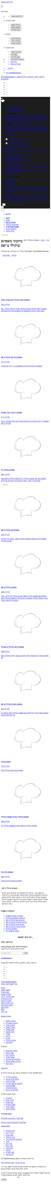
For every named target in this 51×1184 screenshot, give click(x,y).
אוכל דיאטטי (23, 129)
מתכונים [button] (22, 111)
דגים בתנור (10, 1154)
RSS (2, 1009)
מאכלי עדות (10, 1057)
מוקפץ (25, 118)
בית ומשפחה (37, 187)
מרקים (28, 120)
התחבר (9, 68)
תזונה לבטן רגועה (41, 198)
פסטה (16, 118)
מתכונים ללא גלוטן (18, 120)
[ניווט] (2, 98)
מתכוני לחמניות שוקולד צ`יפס (16, 922)
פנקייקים (9, 1144)
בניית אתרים (20, 1163)
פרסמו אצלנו (5, 990)
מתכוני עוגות (19, 116)
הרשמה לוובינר (11, 229)
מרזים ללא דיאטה (27, 198)
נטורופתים (9, 1102)
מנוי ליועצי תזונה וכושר (9, 984)
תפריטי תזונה (44, 151)
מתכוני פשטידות (30, 116)
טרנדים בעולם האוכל (13, 122)
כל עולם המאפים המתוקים (15, 918)
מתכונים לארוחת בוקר (14, 1139)
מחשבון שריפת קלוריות (28, 166)
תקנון (3, 996)
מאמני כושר (10, 1107)
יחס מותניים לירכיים (13, 168)
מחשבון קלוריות (43, 166)
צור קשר (13, 62)
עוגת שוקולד (10, 1131)
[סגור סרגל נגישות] (2, 6)
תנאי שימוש (10, 996)
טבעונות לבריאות (19, 196)
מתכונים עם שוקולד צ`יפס (15, 920)
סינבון (8, 218)
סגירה (4, 1180)
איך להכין (45, 187)
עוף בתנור (9, 1148)
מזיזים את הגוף (15, 198)
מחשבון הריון (10, 179)
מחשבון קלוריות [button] (23, 155)
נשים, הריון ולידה (28, 189)
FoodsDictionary (6, 958)
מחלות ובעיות (22, 187)
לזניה (7, 1141)
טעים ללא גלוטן (31, 196)
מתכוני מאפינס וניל (12, 931)
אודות (3, 988)
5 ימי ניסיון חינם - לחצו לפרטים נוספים (19, 160)
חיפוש (8, 214)
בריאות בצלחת (43, 196)
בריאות (29, 187)
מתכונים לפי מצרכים (35, 129)
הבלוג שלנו (5, 1007)
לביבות (8, 1150)
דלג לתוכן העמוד (7, 2)
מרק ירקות (9, 1133)
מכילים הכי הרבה (10, 152)
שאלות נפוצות (6, 994)
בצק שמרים (10, 1152)
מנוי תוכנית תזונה (7, 1003)
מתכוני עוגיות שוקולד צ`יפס (15, 927)
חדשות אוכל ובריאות (10, 190)
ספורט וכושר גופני (41, 189)
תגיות (43, 240)
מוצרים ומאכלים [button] (23, 147)
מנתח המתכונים (41, 126)
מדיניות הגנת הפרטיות (9, 1177)
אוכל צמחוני (10, 116)
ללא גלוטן (9, 1042)
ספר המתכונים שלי (28, 126)
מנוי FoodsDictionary (13, 73)
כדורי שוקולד (10, 1137)
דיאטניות (9, 1098)
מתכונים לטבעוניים (40, 118)
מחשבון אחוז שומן (12, 172)
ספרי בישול (39, 131)
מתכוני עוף (9, 118)
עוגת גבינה (9, 1135)
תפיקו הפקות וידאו (7, 1163)
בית (48, 240)
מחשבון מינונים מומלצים (24, 170)
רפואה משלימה (11, 187)
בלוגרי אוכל (10, 1100)
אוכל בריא (14, 129)
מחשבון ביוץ (10, 181)
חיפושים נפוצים (5, 1126)
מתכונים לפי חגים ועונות (26, 131)
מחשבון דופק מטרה (13, 166)
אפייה (30, 118)
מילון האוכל (10, 149)
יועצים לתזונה (10, 1109)
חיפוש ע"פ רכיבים (20, 151)
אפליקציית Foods (12, 135)
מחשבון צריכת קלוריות (41, 170)
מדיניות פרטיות (6, 999)
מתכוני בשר (45, 120)
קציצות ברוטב (11, 222)
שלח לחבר (6, 255)
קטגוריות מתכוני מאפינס (14, 916)
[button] (12, 111)
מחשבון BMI (10, 170)
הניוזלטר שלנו (7, 942)
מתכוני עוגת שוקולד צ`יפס (15, 924)
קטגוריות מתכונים (6, 1016)
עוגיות (21, 118)
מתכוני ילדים (35, 120)
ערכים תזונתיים (33, 151)
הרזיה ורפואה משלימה (15, 199)
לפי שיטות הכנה (11, 131)
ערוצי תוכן (9, 185)
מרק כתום (9, 1146)
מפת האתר (5, 992)
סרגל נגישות (10, 231)
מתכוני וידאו (16, 126)
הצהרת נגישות (15, 64)
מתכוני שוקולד (11, 1040)
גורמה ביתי (9, 200)
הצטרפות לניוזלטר (12, 224)
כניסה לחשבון (12, 107)
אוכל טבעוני (10, 1032)
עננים (8, 220)
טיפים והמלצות (16, 189)
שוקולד (13, 255)
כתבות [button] (13, 183)
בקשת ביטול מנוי (7, 1005)
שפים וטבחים (10, 1105)
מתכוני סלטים (41, 116)
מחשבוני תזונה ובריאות (14, 164)
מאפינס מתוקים (11, 929)
